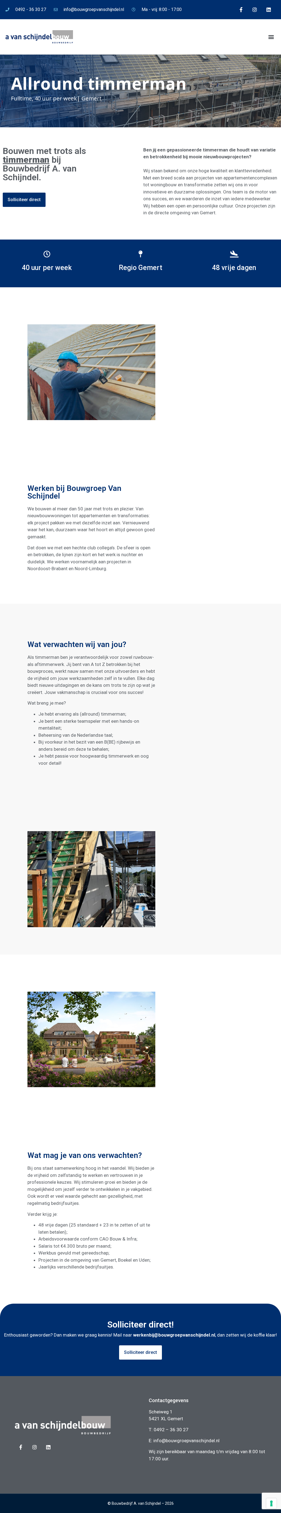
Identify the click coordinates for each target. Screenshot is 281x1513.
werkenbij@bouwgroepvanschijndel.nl (174, 1335)
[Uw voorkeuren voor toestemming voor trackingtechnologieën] (271, 1503)
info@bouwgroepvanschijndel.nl (186, 1440)
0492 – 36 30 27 (171, 1429)
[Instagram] (255, 9)
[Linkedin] (269, 9)
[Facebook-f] (241, 9)
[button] (271, 36)
